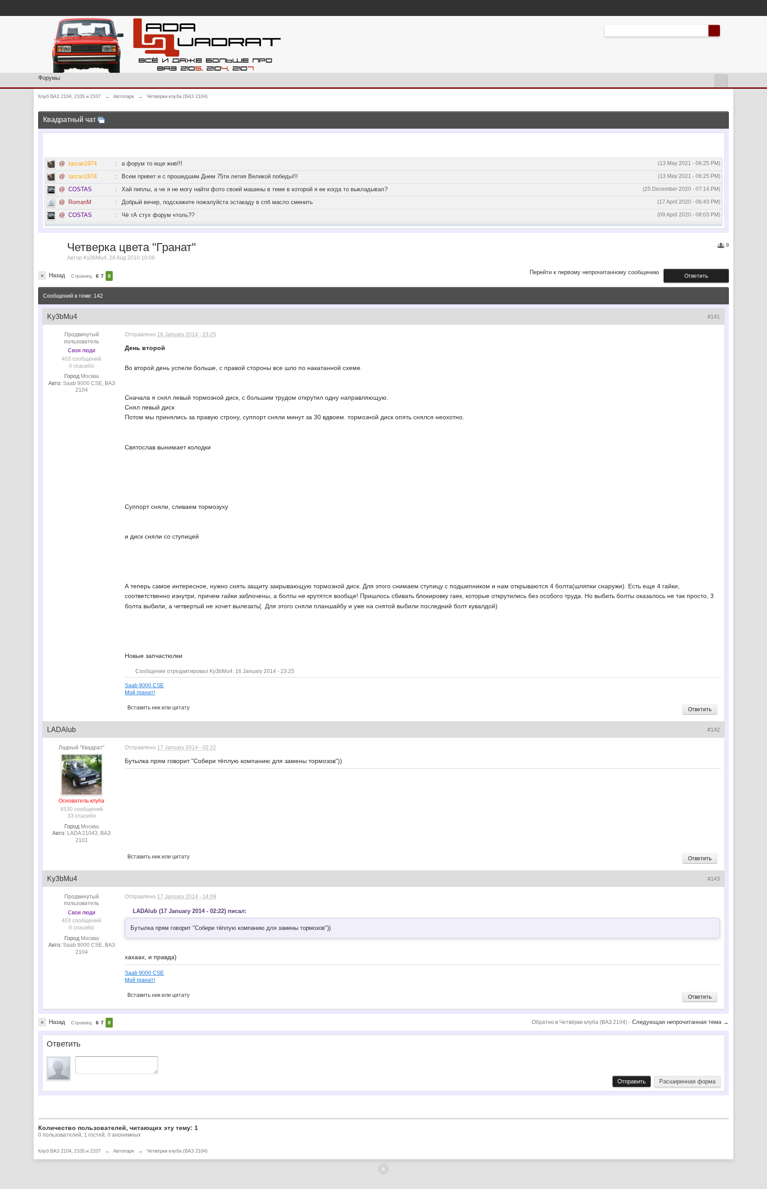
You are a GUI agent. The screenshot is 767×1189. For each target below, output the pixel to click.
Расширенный (725, 30)
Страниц (81, 276)
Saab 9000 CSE (144, 685)
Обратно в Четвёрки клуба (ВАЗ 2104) (580, 1022)
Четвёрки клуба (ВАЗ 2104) (177, 1151)
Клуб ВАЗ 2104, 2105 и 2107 (69, 1151)
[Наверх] (383, 1169)
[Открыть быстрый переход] (721, 81)
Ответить (696, 276)
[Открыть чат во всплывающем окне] (101, 119)
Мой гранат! (140, 692)
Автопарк (123, 1151)
